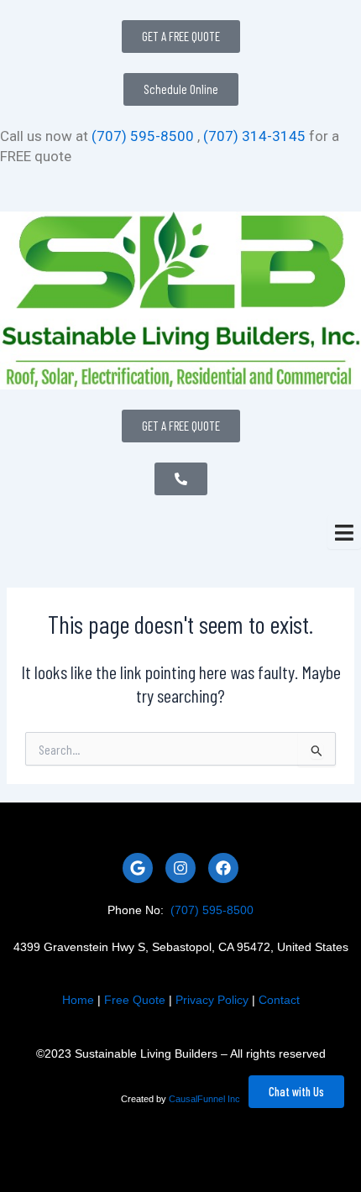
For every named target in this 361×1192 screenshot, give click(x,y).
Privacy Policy (212, 999)
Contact (279, 999)
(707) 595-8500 (143, 136)
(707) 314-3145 (253, 136)
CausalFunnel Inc (204, 1099)
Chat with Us (296, 1091)
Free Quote (134, 999)
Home (78, 999)
